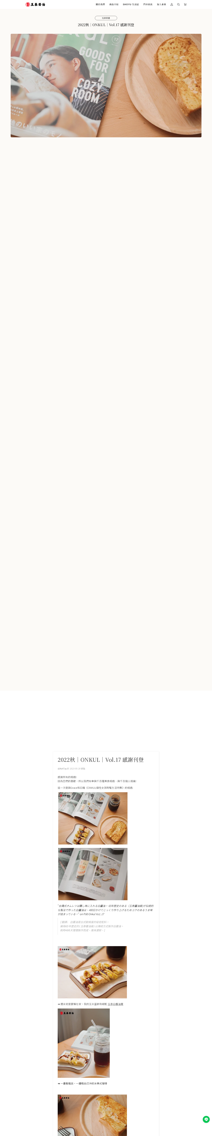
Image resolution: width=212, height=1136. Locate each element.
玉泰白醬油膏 (115, 1004)
